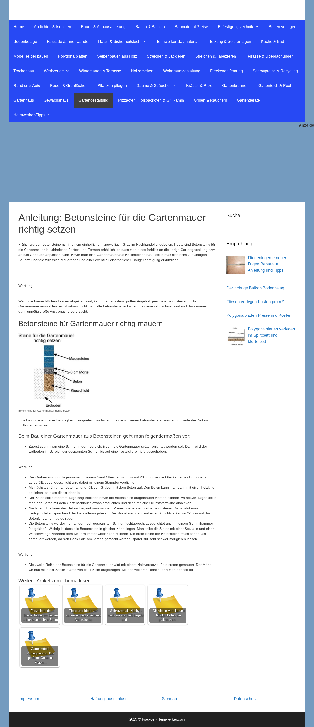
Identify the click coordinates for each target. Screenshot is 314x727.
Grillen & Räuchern (210, 100)
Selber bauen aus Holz (117, 56)
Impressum (28, 698)
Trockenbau (23, 71)
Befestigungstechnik (235, 27)
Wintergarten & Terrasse (100, 71)
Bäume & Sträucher (154, 86)
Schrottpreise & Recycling (275, 71)
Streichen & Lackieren (166, 56)
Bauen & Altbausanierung (103, 27)
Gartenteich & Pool (274, 86)
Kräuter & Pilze (199, 86)
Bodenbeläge (25, 41)
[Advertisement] (157, 165)
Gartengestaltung (93, 100)
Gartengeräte (248, 100)
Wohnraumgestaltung (181, 71)
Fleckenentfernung (226, 71)
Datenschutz (245, 698)
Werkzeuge (54, 71)
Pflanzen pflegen (112, 86)
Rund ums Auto (26, 86)
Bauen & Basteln (150, 27)
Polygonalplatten (72, 56)
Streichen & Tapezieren (215, 56)
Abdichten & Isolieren (52, 27)
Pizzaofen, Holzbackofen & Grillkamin (151, 100)
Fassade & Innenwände (67, 41)
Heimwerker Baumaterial (176, 41)
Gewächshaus (56, 100)
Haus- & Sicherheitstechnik (121, 41)
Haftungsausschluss (109, 698)
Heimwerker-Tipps (29, 115)
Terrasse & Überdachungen (270, 56)
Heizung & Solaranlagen (229, 41)
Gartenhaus (23, 100)
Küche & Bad (272, 41)
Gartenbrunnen (235, 86)
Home (18, 27)
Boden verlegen (282, 27)
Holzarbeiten (142, 71)
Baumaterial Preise (191, 27)
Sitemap (169, 698)
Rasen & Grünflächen (69, 86)
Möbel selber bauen (30, 56)
